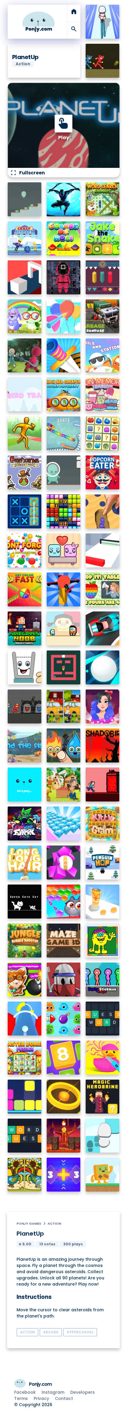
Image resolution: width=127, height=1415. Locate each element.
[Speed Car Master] (103, 628)
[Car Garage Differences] (64, 706)
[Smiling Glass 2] (25, 667)
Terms (21, 1398)
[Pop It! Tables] (103, 589)
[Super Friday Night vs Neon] (25, 823)
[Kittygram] (103, 823)
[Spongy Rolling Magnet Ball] (64, 862)
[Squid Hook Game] (25, 355)
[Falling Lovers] (64, 550)
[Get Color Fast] (25, 589)
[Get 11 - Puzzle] (64, 1175)
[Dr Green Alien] (25, 199)
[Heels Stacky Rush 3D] (103, 22)
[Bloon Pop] (64, 316)
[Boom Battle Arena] (25, 980)
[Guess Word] (103, 1019)
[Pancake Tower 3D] (103, 902)
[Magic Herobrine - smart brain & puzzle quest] (103, 1097)
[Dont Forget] (25, 550)
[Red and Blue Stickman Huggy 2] (25, 706)
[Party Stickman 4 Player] (103, 980)
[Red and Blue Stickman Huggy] (103, 61)
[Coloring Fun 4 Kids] (103, 941)
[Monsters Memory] (103, 433)
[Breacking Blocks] (25, 1097)
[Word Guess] (25, 1136)
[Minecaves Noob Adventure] (25, 628)
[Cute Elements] (64, 745)
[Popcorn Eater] (103, 472)
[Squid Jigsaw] (64, 277)
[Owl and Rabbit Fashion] (25, 316)
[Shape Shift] (25, 277)
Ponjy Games (29, 1223)
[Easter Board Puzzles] (25, 1058)
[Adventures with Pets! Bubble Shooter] (64, 902)
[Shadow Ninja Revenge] (64, 199)
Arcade (50, 1332)
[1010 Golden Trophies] (64, 511)
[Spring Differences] (25, 1175)
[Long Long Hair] (25, 862)
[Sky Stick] (25, 433)
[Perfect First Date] (103, 706)
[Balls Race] (25, 784)
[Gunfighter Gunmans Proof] (25, 472)
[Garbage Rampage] (103, 316)
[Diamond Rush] (64, 823)
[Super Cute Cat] (25, 902)
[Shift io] (103, 550)
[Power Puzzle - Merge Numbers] (64, 1058)
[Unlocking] (103, 277)
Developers (82, 1392)
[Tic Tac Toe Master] (25, 511)
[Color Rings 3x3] (64, 1097)
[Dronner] (64, 589)
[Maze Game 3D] (64, 941)
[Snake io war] (64, 433)
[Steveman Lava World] (103, 784)
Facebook (25, 1392)
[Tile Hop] (103, 1136)
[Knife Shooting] (64, 355)
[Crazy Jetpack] (25, 238)
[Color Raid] (103, 511)
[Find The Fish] (25, 745)
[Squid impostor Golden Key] (64, 628)
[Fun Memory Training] (103, 394)
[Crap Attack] (64, 980)
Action (54, 1223)
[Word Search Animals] (103, 199)
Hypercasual (80, 1332)
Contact (64, 1398)
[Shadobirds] (103, 745)
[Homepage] (39, 22)
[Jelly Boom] (64, 1019)
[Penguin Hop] (103, 862)
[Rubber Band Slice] (103, 1058)
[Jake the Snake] (103, 238)
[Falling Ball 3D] (103, 667)
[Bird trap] (25, 394)
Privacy (41, 1398)
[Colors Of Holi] (64, 238)
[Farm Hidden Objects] (64, 784)
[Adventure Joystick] (103, 1175)
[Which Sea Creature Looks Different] (64, 394)
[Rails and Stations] (103, 355)
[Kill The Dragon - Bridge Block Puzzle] (64, 1136)
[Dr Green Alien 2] (64, 472)
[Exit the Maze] (64, 667)
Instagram (53, 1392)
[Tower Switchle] (25, 1019)
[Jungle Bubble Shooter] (25, 941)
